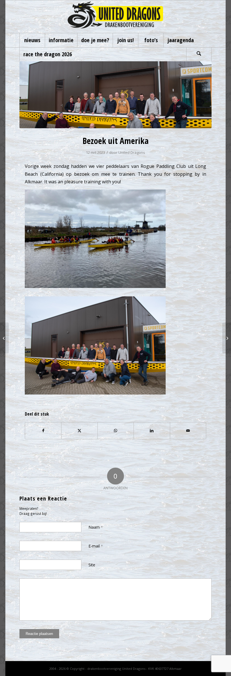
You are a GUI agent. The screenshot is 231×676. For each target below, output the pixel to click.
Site (91, 564)
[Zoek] (199, 54)
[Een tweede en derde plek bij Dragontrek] (4, 338)
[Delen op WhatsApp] (116, 430)
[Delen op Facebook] (43, 430)
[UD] (116, 16)
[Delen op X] (79, 430)
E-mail (95, 546)
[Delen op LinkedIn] (152, 430)
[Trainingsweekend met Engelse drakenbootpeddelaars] (226, 338)
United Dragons (131, 152)
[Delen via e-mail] (188, 430)
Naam (95, 527)
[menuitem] (32, 40)
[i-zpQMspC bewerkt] (115, 94)
